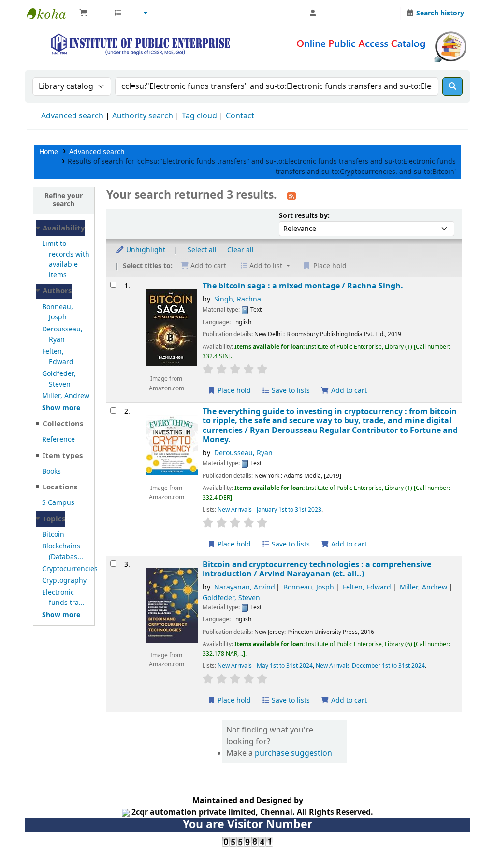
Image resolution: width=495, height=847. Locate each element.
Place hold (233, 391)
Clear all (240, 250)
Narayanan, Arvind (244, 587)
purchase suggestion (293, 753)
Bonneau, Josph (57, 312)
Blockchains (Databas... (62, 551)
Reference (58, 439)
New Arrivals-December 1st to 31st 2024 (370, 665)
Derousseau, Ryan (62, 334)
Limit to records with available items (65, 259)
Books (51, 471)
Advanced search (72, 116)
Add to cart (348, 391)
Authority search (142, 116)
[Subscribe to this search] (291, 196)
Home (48, 152)
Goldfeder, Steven (59, 379)
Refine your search (63, 200)
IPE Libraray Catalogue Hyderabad (51, 13)
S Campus (58, 503)
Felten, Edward (57, 356)
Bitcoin (53, 535)
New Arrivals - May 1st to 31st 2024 (265, 665)
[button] (91, 13)
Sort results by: (304, 216)
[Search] (452, 86)
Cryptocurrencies (70, 569)
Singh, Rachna (237, 299)
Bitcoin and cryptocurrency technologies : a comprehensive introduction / (317, 569)
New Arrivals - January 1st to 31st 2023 (269, 509)
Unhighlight (144, 250)
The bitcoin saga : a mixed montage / (303, 285)
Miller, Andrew (65, 396)
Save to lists (290, 391)
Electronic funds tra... (63, 598)
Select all (202, 250)
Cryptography (64, 580)
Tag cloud (199, 116)
